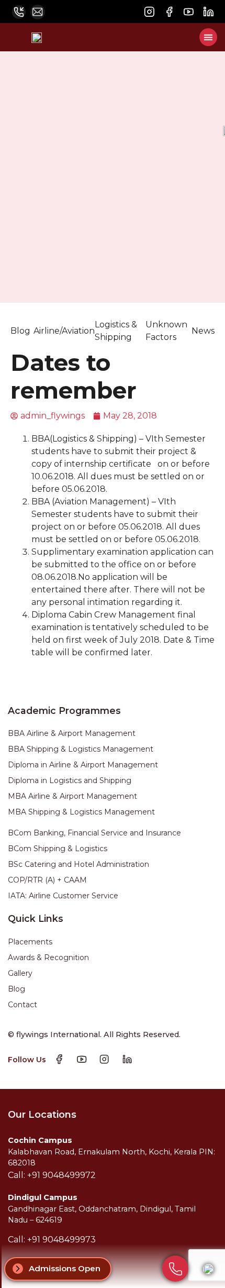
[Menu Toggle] (208, 37)
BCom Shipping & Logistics (57, 848)
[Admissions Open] (18, 1268)
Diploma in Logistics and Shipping (69, 780)
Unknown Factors (166, 331)
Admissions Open (64, 1268)
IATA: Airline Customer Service (63, 895)
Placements (30, 941)
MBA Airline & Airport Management (72, 796)
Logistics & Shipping (116, 331)
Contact (22, 1004)
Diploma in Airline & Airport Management (83, 764)
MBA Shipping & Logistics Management (81, 812)
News (203, 331)
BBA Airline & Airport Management (72, 733)
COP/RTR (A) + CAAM (47, 880)
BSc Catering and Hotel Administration (78, 864)
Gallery (20, 973)
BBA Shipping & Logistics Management (80, 749)
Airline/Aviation (64, 331)
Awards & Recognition (48, 957)
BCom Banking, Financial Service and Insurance (94, 833)
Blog (20, 331)
